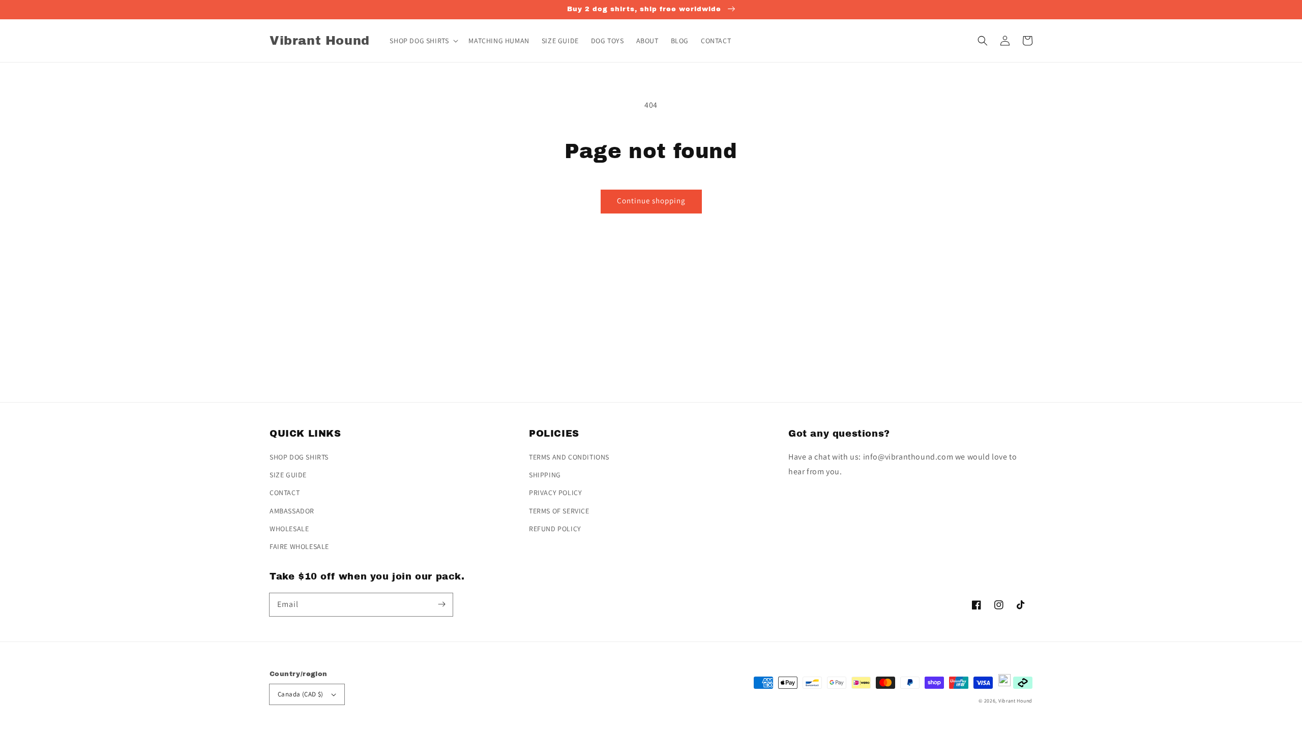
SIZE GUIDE (288, 474)
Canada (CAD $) (300, 694)
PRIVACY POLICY (555, 492)
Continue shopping (651, 200)
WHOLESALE (289, 528)
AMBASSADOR (292, 510)
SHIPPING (545, 474)
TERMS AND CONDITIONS (569, 457)
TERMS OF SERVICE (559, 510)
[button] (982, 40)
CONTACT (285, 492)
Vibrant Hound (1015, 700)
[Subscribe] (441, 604)
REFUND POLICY (555, 528)
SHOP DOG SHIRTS (299, 457)
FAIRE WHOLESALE (299, 546)
